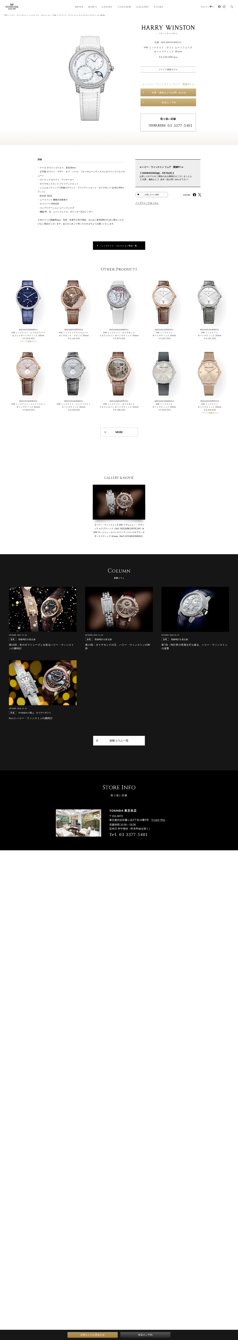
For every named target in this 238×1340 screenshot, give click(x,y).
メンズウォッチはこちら (147, 203)
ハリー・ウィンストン (18, 15)
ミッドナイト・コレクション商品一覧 (119, 246)
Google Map (158, 819)
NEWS (79, 7)
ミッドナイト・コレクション (40, 15)
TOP (6, 15)
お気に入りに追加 (152, 195)
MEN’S (92, 7)
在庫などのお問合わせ (92, 1335)
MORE (119, 432)
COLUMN (124, 7)
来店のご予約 (169, 102)
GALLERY (142, 7)
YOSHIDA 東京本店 (157, 125)
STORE (158, 7)
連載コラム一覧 (119, 740)
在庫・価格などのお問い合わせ (169, 92)
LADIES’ (107, 7)
